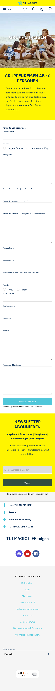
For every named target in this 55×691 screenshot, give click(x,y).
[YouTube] (27, 553)
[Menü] (37, 671)
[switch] (34, 674)
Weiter (27, 482)
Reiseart (6, 144)
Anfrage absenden (27, 401)
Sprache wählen (9, 649)
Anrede (6, 285)
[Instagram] (19, 553)
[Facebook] (35, 553)
